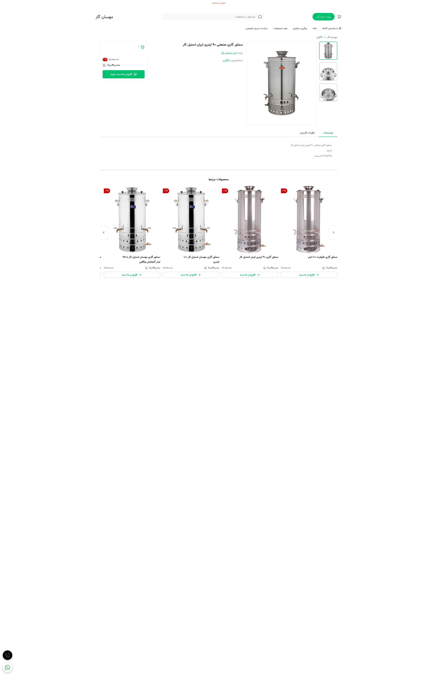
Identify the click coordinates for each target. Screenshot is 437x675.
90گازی (319, 37)
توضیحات (328, 133)
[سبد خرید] (339, 17)
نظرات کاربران (307, 133)
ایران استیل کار (229, 53)
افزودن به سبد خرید (121, 74)
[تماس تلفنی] (7, 655)
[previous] (333, 232)
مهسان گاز (104, 17)
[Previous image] (252, 83)
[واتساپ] (7, 667)
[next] (104, 232)
